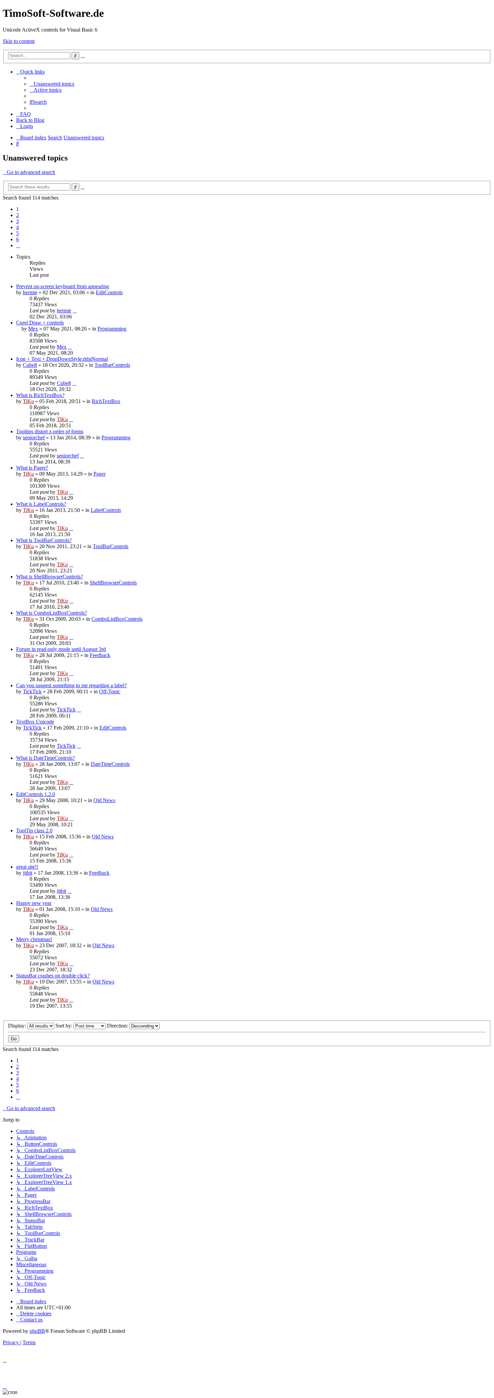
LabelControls (106, 510)
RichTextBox (106, 401)
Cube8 (30, 365)
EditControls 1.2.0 (35, 794)
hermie (30, 292)
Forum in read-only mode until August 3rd (61, 649)
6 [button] (17, 239)
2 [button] (17, 215)
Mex (33, 329)
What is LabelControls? (41, 504)
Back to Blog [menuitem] (30, 120)
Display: (17, 1026)
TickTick (32, 691)
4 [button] (17, 227)
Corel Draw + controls (40, 322)
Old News (104, 800)
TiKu (28, 401)
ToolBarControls (112, 365)
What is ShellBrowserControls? (49, 576)
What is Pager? (32, 468)
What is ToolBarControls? (44, 540)
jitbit (27, 873)
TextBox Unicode (35, 722)
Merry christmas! (34, 939)
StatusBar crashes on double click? (53, 975)
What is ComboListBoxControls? (51, 613)
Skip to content (19, 41)
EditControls (109, 292)
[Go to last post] (75, 310)
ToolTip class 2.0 (34, 830)
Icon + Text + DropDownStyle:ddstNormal (62, 359)
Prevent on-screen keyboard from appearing (62, 286)
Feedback (100, 655)
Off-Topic (109, 691)
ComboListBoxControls (116, 619)
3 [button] (17, 221)
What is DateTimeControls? (45, 758)
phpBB (37, 1331)
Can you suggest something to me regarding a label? (71, 685)
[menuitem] (52, 84)
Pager (99, 474)
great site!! (27, 867)
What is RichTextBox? (40, 395)
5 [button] (17, 233)
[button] (18, 245)
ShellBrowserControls (113, 582)
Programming (111, 329)
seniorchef (34, 437)
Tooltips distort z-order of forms (49, 431)
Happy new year (33, 903)
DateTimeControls (110, 764)
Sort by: (64, 1026)
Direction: (118, 1026)
